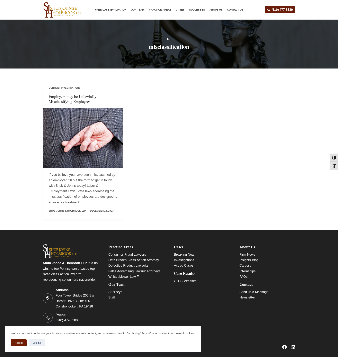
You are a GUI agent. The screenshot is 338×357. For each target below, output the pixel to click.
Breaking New (184, 254)
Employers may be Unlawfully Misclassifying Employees (72, 99)
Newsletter (247, 297)
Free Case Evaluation (110, 9)
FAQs (243, 277)
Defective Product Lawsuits (128, 265)
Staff (111, 297)
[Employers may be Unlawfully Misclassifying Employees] (83, 138)
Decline (36, 342)
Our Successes (185, 281)
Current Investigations (64, 88)
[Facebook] (284, 347)
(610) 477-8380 (282, 9)
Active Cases (183, 265)
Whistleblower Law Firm (125, 277)
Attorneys (115, 292)
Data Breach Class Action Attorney (133, 260)
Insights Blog (248, 260)
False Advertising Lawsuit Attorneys (134, 271)
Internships (247, 271)
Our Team (137, 9)
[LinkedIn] (293, 347)
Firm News (247, 254)
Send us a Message (253, 292)
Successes (197, 9)
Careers (245, 265)
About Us (216, 9)
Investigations (184, 260)
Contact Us (235, 9)
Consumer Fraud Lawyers (127, 254)
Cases (180, 9)
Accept (19, 342)
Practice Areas (160, 9)
